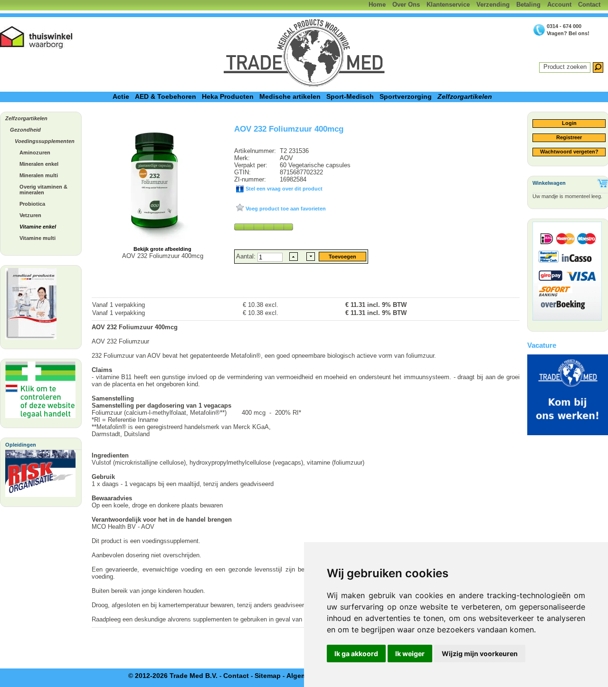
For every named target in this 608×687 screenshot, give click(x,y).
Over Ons (406, 4)
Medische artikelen (290, 96)
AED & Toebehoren (165, 96)
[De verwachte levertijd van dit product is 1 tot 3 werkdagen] (263, 226)
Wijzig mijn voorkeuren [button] (480, 653)
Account (559, 4)
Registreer (569, 137)
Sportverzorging (406, 96)
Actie (121, 96)
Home (377, 4)
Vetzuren (30, 215)
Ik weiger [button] (410, 653)
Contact (589, 4)
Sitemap (268, 675)
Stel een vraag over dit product (283, 188)
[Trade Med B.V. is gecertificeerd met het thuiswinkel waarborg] (36, 37)
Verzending (493, 4)
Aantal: (246, 256)
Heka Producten (228, 96)
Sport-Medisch (350, 96)
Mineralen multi (38, 175)
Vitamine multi (37, 238)
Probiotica (32, 204)
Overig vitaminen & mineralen (43, 189)
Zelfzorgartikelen (464, 96)
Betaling (528, 4)
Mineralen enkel (38, 164)
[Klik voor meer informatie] (40, 392)
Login (569, 123)
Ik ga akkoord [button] (356, 653)
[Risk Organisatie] (40, 475)
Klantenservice (448, 4)
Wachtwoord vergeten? (569, 151)
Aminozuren (34, 152)
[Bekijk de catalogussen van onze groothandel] (31, 306)
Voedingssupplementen (45, 141)
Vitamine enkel (37, 226)
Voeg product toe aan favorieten (285, 208)
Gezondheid (25, 130)
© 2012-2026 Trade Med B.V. (173, 675)
